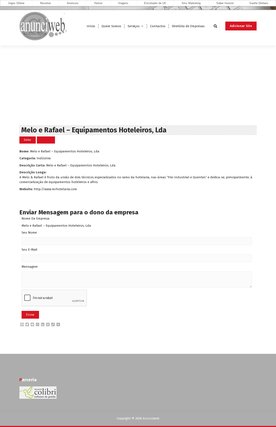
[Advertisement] (138, 93)
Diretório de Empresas (188, 26)
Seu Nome (29, 232)
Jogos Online (16, 3)
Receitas (45, 3)
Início (91, 26)
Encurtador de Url (155, 3)
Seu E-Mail (29, 249)
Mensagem (30, 267)
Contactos (157, 26)
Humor (98, 3)
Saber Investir (225, 3)
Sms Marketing (191, 3)
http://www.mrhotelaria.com (55, 189)
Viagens (123, 3)
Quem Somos (111, 26)
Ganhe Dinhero (258, 3)
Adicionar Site (241, 26)
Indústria (44, 158)
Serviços (134, 26)
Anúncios (72, 3)
